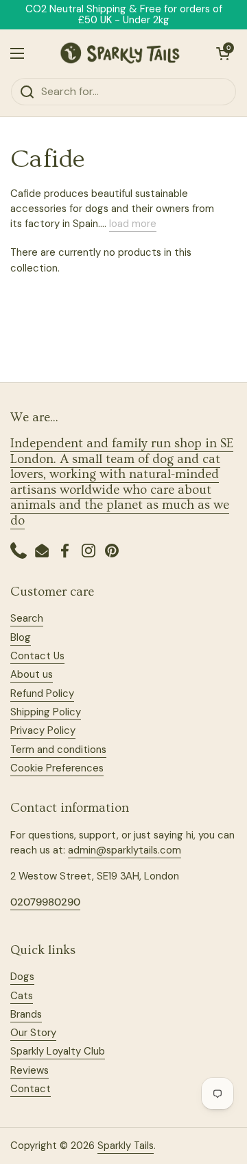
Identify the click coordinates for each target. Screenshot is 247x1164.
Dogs (22, 976)
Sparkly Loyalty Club (57, 1051)
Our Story (33, 1033)
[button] (223, 53)
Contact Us (37, 656)
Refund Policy (42, 693)
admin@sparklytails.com (124, 850)
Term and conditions (58, 749)
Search (26, 618)
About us (31, 674)
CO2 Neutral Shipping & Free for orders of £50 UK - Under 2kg (123, 14)
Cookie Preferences (57, 768)
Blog (20, 637)
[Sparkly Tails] (120, 53)
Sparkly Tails (125, 1145)
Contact (30, 1089)
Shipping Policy (45, 712)
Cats (21, 996)
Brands (26, 1014)
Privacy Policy (42, 730)
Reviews (29, 1070)
